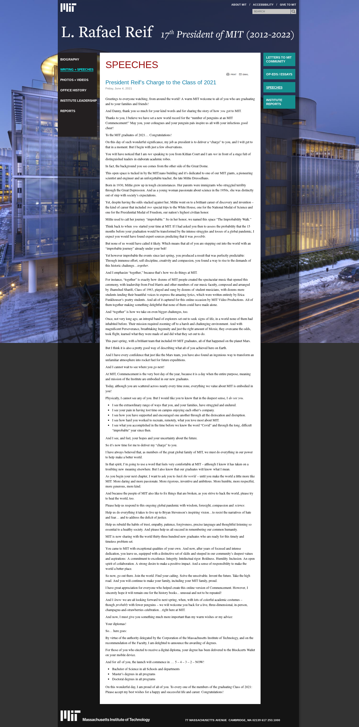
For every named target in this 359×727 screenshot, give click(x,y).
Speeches (131, 64)
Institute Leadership (78, 100)
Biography (69, 59)
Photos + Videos (74, 80)
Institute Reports (274, 102)
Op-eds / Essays (279, 74)
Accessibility (263, 4)
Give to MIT (288, 4)
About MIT (239, 4)
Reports (67, 111)
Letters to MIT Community (279, 59)
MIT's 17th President (178, 34)
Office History (73, 90)
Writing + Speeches (76, 69)
